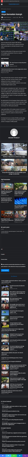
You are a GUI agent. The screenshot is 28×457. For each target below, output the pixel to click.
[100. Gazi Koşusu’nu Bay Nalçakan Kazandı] (5, 64)
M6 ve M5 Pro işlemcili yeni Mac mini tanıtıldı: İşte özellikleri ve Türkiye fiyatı (17, 293)
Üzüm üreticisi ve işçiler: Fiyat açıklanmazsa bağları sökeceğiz (20, 192)
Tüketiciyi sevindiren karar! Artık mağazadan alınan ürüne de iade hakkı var (12, 329)
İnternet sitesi (4, 259)
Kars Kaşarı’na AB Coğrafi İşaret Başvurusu (7, 219)
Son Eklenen (14, 276)
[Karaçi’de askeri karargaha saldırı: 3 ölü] (5, 312)
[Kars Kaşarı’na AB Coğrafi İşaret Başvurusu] (7, 214)
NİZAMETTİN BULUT (7, 17)
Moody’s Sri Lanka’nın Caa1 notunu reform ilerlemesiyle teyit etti (6, 199)
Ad (2, 249)
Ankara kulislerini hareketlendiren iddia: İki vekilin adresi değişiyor (18, 373)
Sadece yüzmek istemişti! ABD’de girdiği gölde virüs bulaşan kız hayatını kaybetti (18, 366)
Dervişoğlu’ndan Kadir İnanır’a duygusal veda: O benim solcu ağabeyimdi (17, 306)
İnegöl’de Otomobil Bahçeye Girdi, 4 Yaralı (11, 357)
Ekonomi (9, 9)
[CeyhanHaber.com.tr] (14, 4)
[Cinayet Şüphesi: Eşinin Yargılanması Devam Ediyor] (5, 324)
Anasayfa (4, 9)
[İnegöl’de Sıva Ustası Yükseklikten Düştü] (21, 214)
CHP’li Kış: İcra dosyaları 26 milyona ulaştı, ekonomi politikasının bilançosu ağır (16, 386)
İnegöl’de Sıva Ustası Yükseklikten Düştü (20, 219)
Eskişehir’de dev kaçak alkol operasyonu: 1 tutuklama (6, 192)
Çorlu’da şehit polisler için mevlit (18, 340)
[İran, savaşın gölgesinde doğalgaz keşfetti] (21, 200)
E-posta (3, 254)
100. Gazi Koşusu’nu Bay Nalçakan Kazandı (16, 299)
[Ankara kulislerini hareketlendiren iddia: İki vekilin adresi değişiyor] (5, 373)
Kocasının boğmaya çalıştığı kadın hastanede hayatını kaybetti (17, 348)
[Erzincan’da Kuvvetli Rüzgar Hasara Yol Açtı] (5, 318)
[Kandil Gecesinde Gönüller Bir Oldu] (5, 287)
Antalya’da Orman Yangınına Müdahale (11, 361)
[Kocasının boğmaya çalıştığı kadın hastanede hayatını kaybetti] (5, 348)
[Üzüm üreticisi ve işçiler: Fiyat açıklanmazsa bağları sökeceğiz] (21, 186)
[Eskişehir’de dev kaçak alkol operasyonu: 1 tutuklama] (7, 186)
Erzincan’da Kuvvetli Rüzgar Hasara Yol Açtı (17, 317)
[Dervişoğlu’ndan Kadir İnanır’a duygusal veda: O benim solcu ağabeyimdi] (5, 306)
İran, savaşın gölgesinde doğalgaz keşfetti (21, 206)
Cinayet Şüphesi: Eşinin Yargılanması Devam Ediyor (17, 323)
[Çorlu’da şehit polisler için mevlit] (5, 342)
